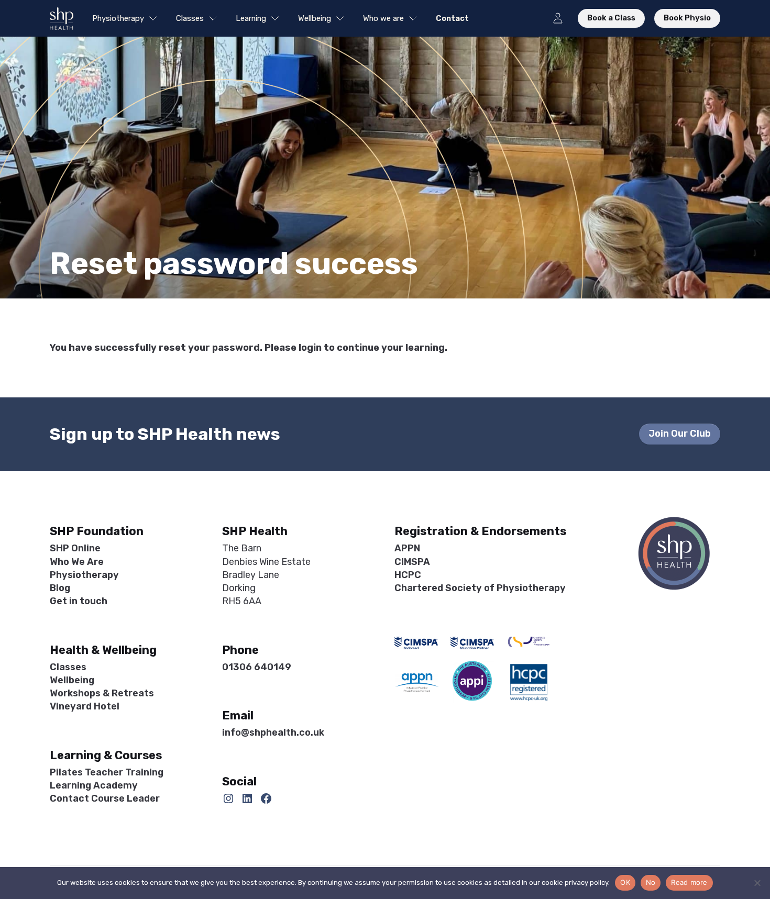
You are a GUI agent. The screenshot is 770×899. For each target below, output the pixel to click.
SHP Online (75, 548)
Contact (452, 18)
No (651, 882)
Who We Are (77, 562)
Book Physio (687, 18)
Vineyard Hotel (84, 706)
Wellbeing (314, 18)
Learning (251, 18)
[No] (757, 883)
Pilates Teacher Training (106, 772)
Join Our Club (679, 433)
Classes (190, 18)
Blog (60, 588)
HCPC (407, 575)
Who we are (383, 18)
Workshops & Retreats (102, 693)
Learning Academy (94, 785)
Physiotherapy (118, 18)
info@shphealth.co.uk (273, 732)
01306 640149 (256, 667)
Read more (689, 882)
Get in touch (78, 601)
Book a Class (611, 18)
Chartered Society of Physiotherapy (480, 588)
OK (625, 882)
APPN (407, 548)
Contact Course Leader (105, 798)
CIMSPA (412, 562)
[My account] (557, 18)
